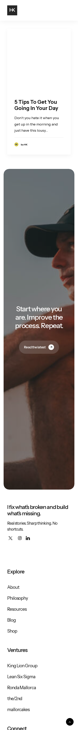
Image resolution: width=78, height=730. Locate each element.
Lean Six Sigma (21, 676)
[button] (69, 10)
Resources (17, 609)
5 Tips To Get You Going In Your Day (36, 105)
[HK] (12, 10)
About (13, 587)
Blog (11, 620)
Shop (12, 631)
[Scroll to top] (70, 721)
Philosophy (17, 598)
